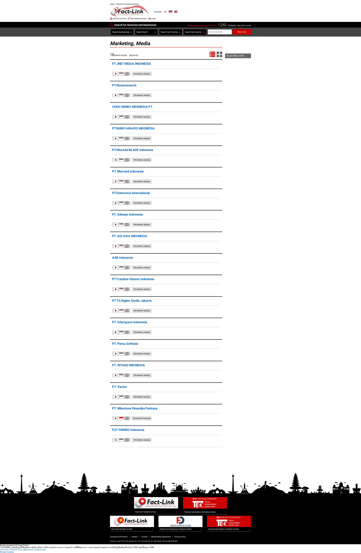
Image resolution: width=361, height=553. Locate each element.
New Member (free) (138, 19)
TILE (219, 54)
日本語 (116, 73)
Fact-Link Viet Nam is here (121, 529)
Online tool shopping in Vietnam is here (175, 529)
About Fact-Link (119, 19)
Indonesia (170, 12)
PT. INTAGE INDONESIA (128, 365)
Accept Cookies (7, 552)
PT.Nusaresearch (125, 85)
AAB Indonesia (122, 257)
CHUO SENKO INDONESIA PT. (132, 107)
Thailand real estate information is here (200, 512)
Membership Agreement (161, 537)
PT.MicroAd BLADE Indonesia (132, 150)
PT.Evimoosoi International (131, 193)
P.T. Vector (119, 387)
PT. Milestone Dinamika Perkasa (134, 408)
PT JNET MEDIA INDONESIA (131, 63)
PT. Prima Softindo (125, 344)
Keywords (241, 32)
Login (153, 19)
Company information (119, 537)
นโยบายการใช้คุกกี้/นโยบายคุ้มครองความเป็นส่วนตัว (23, 549)
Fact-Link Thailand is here (145, 512)
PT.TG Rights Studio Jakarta (132, 300)
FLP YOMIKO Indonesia (128, 430)
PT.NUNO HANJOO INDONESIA (133, 128)
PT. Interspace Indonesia (129, 322)
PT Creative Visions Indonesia (133, 279)
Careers (134, 537)
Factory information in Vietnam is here (223, 529)
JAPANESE (165, 12)
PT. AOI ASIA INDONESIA (129, 236)
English (175, 12)
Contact (144, 537)
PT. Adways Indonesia (127, 214)
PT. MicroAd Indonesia (128, 171)
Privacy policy (180, 537)
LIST (212, 54)
